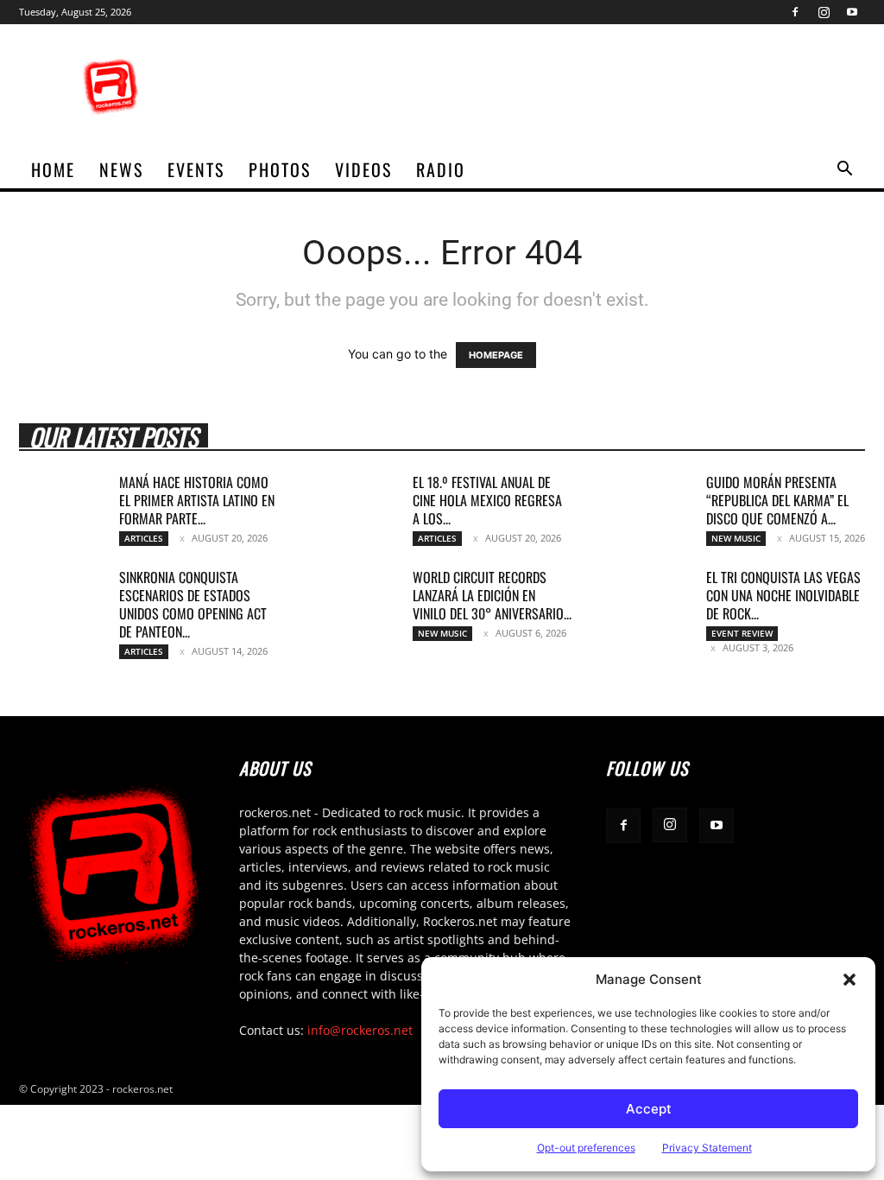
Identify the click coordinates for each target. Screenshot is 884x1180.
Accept (649, 1109)
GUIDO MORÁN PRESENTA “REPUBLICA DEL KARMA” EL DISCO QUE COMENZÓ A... (777, 500)
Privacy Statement (707, 1147)
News (121, 169)
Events (195, 169)
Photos (280, 169)
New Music (736, 538)
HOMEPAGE (496, 355)
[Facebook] (795, 12)
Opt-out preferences (586, 1147)
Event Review (742, 633)
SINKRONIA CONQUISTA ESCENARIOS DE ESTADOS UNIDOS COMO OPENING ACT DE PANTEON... (193, 604)
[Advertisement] (551, 87)
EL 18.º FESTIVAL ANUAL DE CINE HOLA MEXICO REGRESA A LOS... (487, 500)
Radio (440, 169)
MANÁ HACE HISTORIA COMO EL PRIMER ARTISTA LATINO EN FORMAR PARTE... (197, 500)
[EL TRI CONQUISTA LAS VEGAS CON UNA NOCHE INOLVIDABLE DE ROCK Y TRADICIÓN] (649, 598)
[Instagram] (824, 12)
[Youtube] (852, 12)
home (53, 169)
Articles (143, 538)
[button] (849, 979)
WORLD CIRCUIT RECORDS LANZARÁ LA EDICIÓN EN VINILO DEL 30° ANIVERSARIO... (492, 595)
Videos (363, 169)
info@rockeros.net (360, 1030)
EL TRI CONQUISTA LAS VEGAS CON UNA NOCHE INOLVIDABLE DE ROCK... (783, 595)
